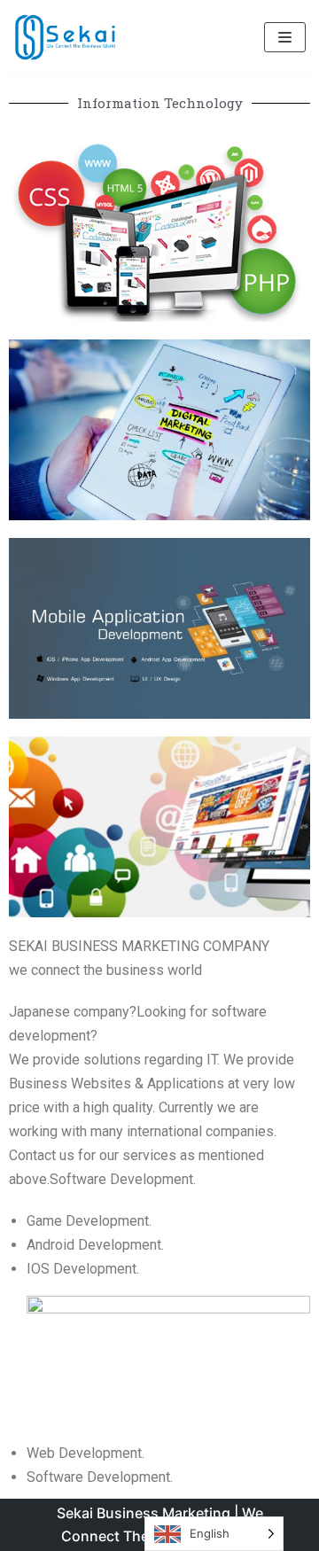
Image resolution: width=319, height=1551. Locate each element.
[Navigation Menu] (285, 37)
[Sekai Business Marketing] (66, 37)
